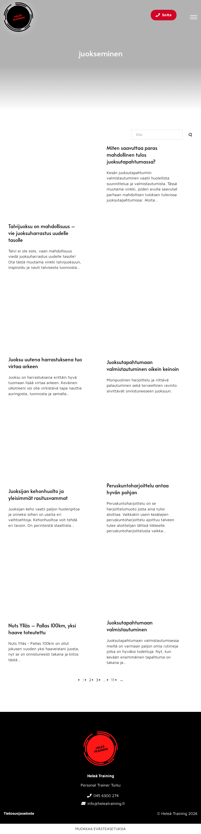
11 (112, 680)
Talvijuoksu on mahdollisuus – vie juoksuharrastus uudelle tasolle (41, 233)
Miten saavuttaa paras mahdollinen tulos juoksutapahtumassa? (132, 154)
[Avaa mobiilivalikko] (193, 17)
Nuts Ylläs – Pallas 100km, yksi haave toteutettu (42, 629)
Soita (167, 15)
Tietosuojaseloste (19, 813)
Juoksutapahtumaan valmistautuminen (130, 626)
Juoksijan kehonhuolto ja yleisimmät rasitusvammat (38, 494)
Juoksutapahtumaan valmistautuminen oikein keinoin (143, 365)
